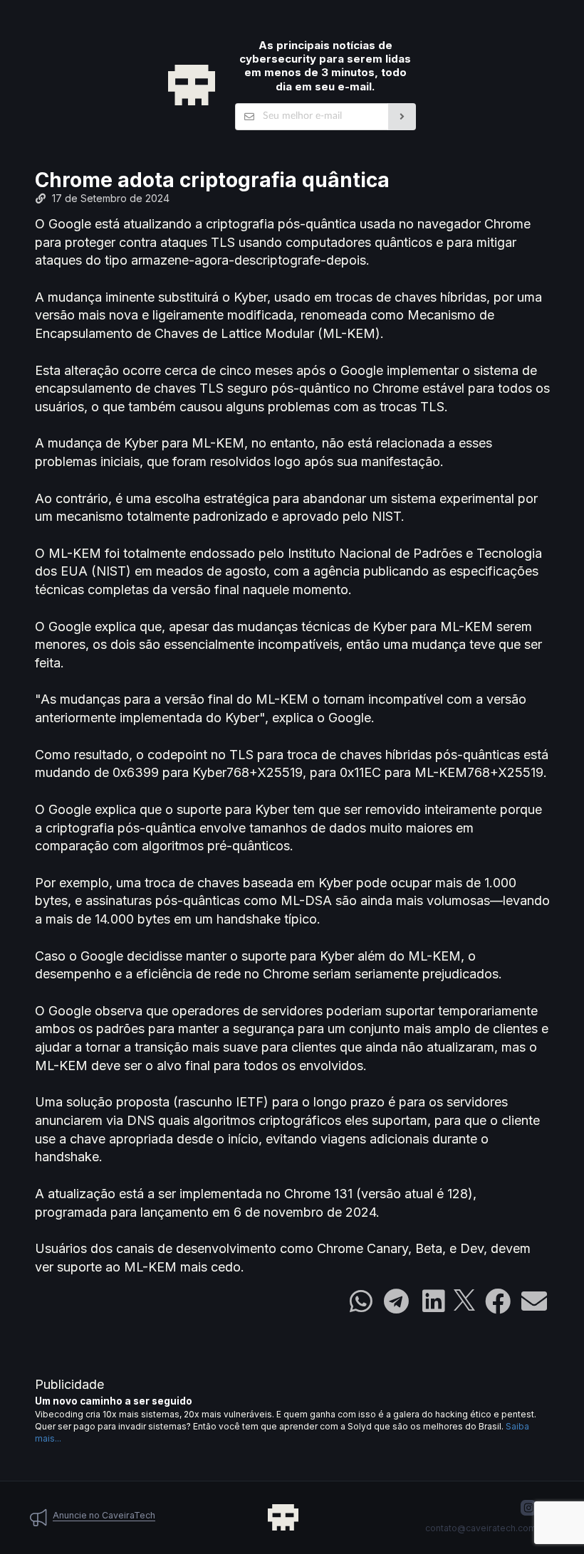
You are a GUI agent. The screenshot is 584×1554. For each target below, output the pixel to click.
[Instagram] (528, 1508)
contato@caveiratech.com (480, 1528)
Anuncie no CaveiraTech (104, 1515)
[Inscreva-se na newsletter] (402, 116)
